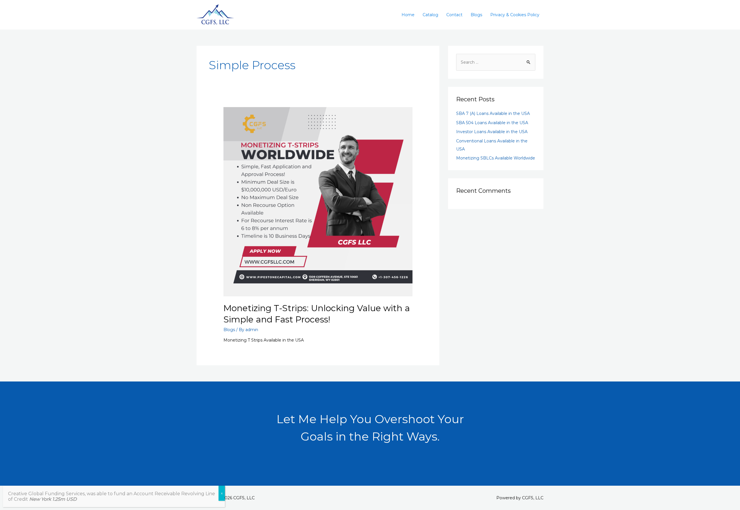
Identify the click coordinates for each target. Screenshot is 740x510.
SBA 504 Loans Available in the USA (492, 122)
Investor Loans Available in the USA (492, 131)
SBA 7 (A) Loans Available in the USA (493, 113)
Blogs (476, 14)
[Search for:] (495, 62)
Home (408, 14)
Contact (454, 14)
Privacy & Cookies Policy (514, 14)
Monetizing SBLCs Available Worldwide (495, 158)
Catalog (430, 14)
